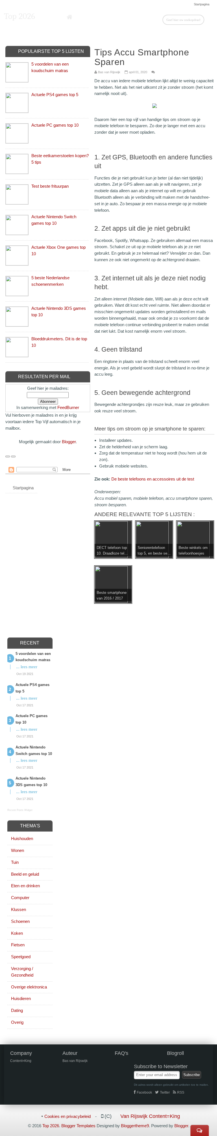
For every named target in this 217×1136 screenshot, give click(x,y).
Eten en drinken (25, 885)
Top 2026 (19, 16)
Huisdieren (21, 998)
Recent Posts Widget (19, 810)
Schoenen (20, 921)
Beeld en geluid (25, 874)
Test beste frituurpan (50, 186)
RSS (180, 1092)
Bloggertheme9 (135, 1125)
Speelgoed (21, 956)
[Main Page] (69, 17)
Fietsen (18, 944)
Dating (17, 1010)
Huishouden (22, 838)
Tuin (15, 862)
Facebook (144, 1092)
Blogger (69, 441)
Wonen (17, 850)
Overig (17, 1022)
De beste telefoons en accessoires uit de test (152, 479)
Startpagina (201, 4)
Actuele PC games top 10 (55, 125)
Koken (17, 933)
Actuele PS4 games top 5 (54, 94)
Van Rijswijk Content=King (150, 1116)
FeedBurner (68, 407)
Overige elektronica (29, 986)
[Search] (208, 19)
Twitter (165, 1092)
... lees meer (26, 667)
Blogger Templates (78, 1125)
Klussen (18, 909)
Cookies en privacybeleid (67, 1116)
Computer (20, 897)
